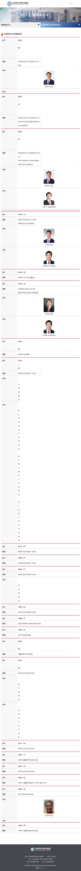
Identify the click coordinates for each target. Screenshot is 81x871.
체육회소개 (5, 25)
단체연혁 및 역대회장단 (51, 25)
